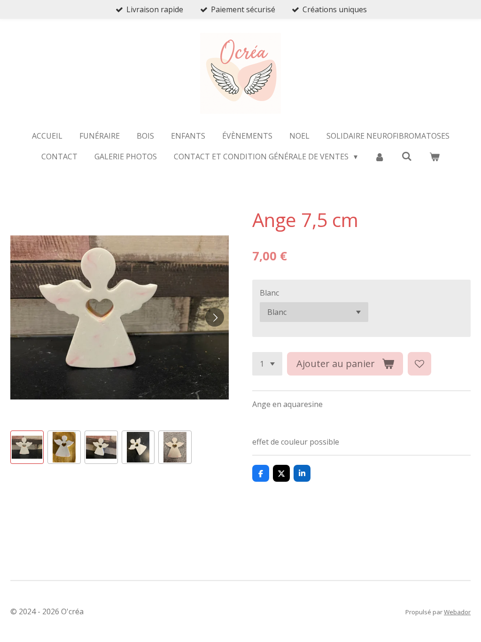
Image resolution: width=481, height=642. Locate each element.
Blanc (269, 293)
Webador (457, 612)
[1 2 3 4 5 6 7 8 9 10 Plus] (267, 364)
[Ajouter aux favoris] (419, 364)
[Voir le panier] (434, 156)
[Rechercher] (407, 156)
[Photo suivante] (214, 317)
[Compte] (379, 156)
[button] (27, 447)
